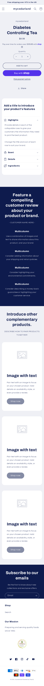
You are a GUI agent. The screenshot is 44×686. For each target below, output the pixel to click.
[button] (3, 9)
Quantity (22, 51)
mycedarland (18, 679)
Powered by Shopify (28, 679)
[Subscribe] (36, 596)
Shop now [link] (15, 401)
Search (8, 612)
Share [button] (23, 88)
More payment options (22, 79)
